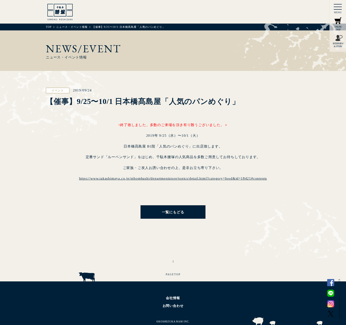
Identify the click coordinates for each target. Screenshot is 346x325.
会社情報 (173, 298)
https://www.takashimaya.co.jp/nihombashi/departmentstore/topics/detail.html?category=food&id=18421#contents (173, 178)
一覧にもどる (173, 212)
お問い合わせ (173, 306)
